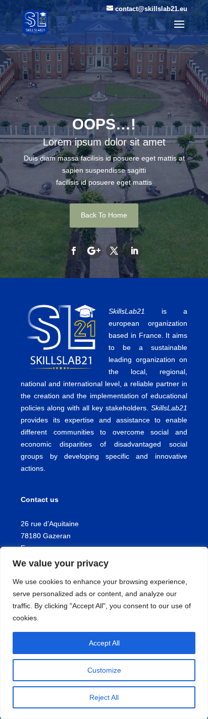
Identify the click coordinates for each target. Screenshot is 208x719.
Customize (104, 670)
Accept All (104, 643)
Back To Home (104, 215)
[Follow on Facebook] (74, 251)
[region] (104, 633)
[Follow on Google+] (94, 251)
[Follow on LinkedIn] (134, 251)
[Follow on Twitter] (114, 251)
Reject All (104, 697)
